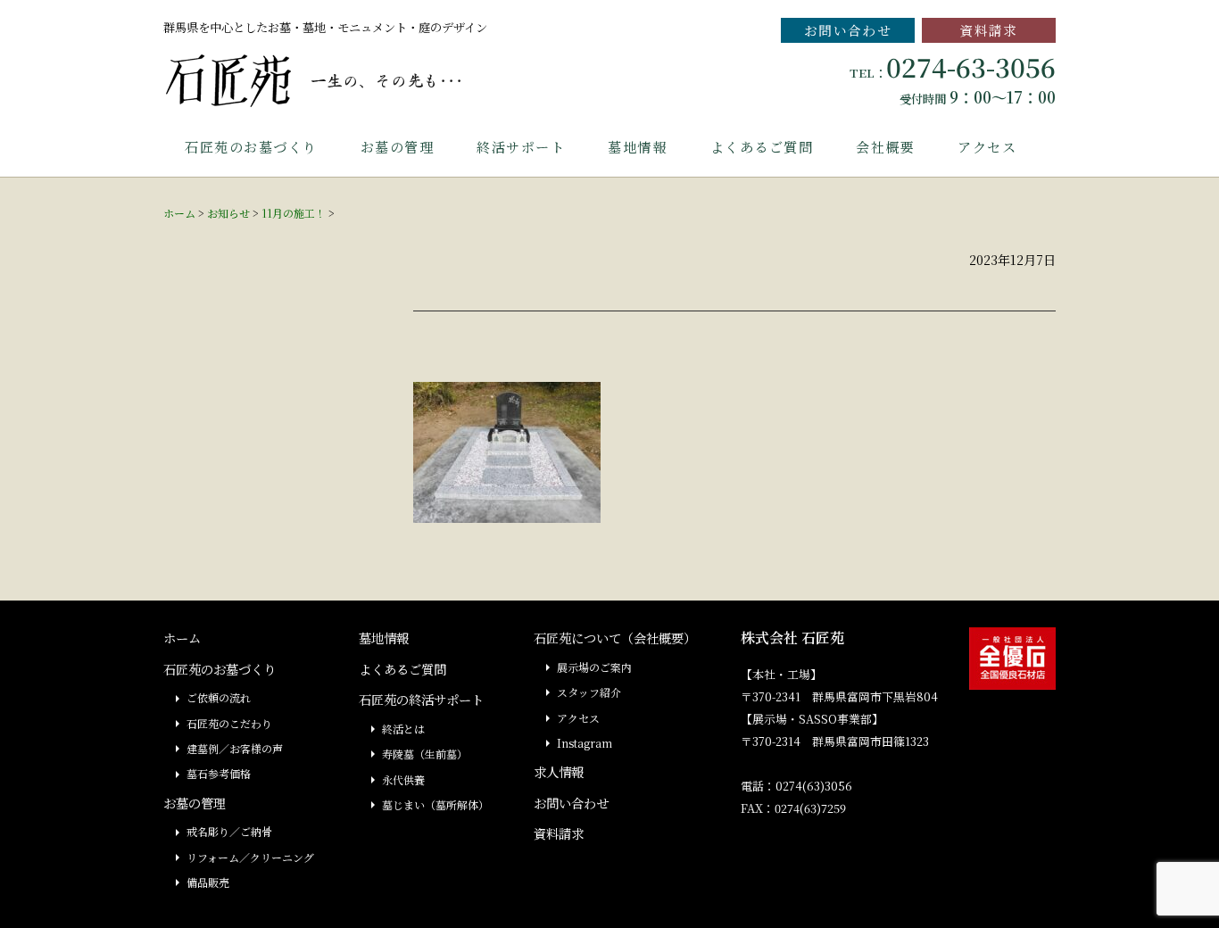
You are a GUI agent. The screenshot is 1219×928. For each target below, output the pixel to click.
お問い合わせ (848, 30)
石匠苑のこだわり (229, 723)
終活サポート (521, 146)
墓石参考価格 (219, 773)
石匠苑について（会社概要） (615, 637)
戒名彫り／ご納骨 (229, 831)
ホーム (179, 212)
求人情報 (559, 771)
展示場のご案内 (594, 667)
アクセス (987, 146)
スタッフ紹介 (589, 692)
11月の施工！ (293, 212)
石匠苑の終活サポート (421, 699)
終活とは (403, 728)
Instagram (584, 742)
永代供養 (403, 779)
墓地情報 (637, 146)
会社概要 (885, 146)
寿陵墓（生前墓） (425, 753)
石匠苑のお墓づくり (251, 146)
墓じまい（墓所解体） (435, 804)
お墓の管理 (398, 146)
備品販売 (208, 882)
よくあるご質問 (762, 146)
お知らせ (228, 212)
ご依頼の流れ (219, 697)
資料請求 (988, 30)
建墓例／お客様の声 (235, 748)
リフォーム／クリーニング (250, 857)
